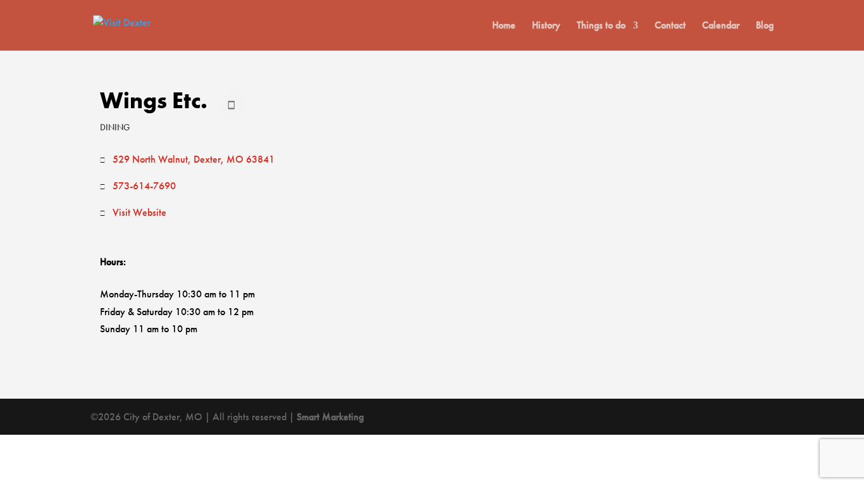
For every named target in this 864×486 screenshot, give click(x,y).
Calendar (720, 26)
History (546, 26)
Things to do (601, 26)
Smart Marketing (330, 416)
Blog (765, 26)
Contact (670, 26)
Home (503, 26)
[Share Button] (231, 104)
